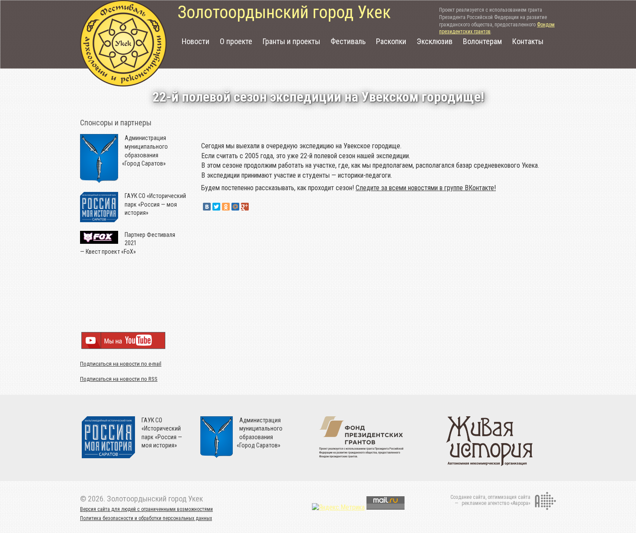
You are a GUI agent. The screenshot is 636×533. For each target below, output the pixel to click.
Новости (195, 41)
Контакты (527, 41)
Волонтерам (482, 41)
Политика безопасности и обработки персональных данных (146, 518)
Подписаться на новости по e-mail (120, 364)
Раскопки (391, 41)
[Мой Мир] (235, 207)
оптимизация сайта (509, 497)
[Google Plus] (245, 207)
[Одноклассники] (226, 207)
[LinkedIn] (254, 207)
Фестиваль (348, 41)
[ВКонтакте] (207, 207)
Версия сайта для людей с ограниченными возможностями (146, 509)
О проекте (236, 41)
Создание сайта (467, 497)
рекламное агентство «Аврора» (496, 503)
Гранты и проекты (291, 41)
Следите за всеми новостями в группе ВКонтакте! (426, 188)
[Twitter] (216, 207)
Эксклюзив (435, 41)
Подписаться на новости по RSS (118, 379)
